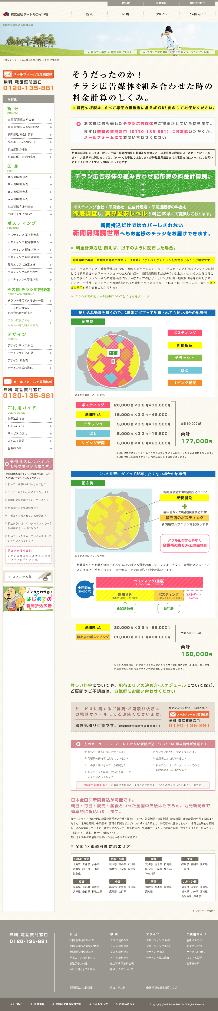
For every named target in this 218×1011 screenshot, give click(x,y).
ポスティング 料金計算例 (23, 257)
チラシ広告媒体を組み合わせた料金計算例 (23, 323)
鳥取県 (113, 886)
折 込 (89, 14)
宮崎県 (204, 891)
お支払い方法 (16, 425)
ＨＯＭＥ (7, 60)
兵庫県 (77, 891)
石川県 (132, 864)
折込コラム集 (117, 987)
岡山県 (132, 886)
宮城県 (77, 869)
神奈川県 (150, 873)
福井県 (113, 869)
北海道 (77, 864)
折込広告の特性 (17, 149)
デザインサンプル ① (20, 345)
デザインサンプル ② (20, 352)
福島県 (77, 873)
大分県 (194, 891)
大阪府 (95, 886)
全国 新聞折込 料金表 (21, 119)
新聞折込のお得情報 (81, 987)
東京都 (168, 869)
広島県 (113, 891)
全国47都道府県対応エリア (161, 987)
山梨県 (122, 869)
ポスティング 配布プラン (23, 249)
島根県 (122, 886)
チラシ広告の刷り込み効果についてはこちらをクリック (112, 296)
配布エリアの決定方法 (21, 141)
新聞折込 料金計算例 (20, 134)
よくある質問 (16, 440)
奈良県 (86, 891)
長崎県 (204, 886)
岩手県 (95, 864)
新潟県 (113, 864)
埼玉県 (149, 869)
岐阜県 (185, 864)
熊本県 (185, 891)
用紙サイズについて (20, 214)
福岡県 (185, 886)
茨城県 (149, 864)
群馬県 (168, 864)
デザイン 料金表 (18, 360)
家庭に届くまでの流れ (21, 156)
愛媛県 (168, 886)
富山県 (122, 864)
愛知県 (204, 864)
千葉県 (158, 869)
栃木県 (158, 864)
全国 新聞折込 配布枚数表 (24, 127)
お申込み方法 (16, 418)
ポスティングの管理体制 (23, 279)
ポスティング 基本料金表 (23, 234)
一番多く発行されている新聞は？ (107, 765)
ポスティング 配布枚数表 (23, 242)
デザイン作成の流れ (20, 367)
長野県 (132, 869)
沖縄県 (197, 896)
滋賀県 (77, 886)
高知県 (149, 891)
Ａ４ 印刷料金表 (18, 199)
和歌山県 (97, 891)
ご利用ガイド (197, 14)
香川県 (158, 886)
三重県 (185, 869)
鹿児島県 (186, 896)
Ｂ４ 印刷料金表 (18, 184)
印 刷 (125, 14)
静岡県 (194, 864)
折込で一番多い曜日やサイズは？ (107, 751)
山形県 (95, 869)
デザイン (161, 14)
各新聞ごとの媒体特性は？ (171, 758)
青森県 (86, 864)
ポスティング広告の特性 (23, 272)
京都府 (86, 886)
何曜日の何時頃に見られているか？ (108, 758)
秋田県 (86, 869)
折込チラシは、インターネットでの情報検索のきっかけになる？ (177, 768)
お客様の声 (15, 448)
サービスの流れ (17, 433)
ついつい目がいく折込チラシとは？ (176, 751)
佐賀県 (194, 886)
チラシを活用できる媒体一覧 (26, 300)
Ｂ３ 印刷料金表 (18, 191)
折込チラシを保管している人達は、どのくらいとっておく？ (109, 774)
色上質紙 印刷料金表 (20, 206)
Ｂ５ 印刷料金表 (18, 177)
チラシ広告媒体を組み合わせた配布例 (20, 310)
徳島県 (149, 886)
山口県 (122, 891)
